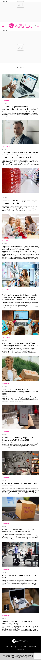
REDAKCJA (14, 647)
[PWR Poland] (20, 641)
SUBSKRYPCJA (20, 649)
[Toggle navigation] (2, 25)
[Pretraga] (35, 25)
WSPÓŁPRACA (33, 647)
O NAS (6, 647)
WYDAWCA (23, 647)
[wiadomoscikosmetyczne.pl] (20, 25)
